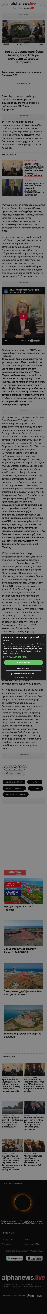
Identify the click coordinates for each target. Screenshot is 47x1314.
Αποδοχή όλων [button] (23, 662)
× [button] (43, 637)
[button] (23, 657)
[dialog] (23, 657)
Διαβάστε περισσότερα (11, 653)
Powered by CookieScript (24, 677)
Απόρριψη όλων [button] (23, 668)
